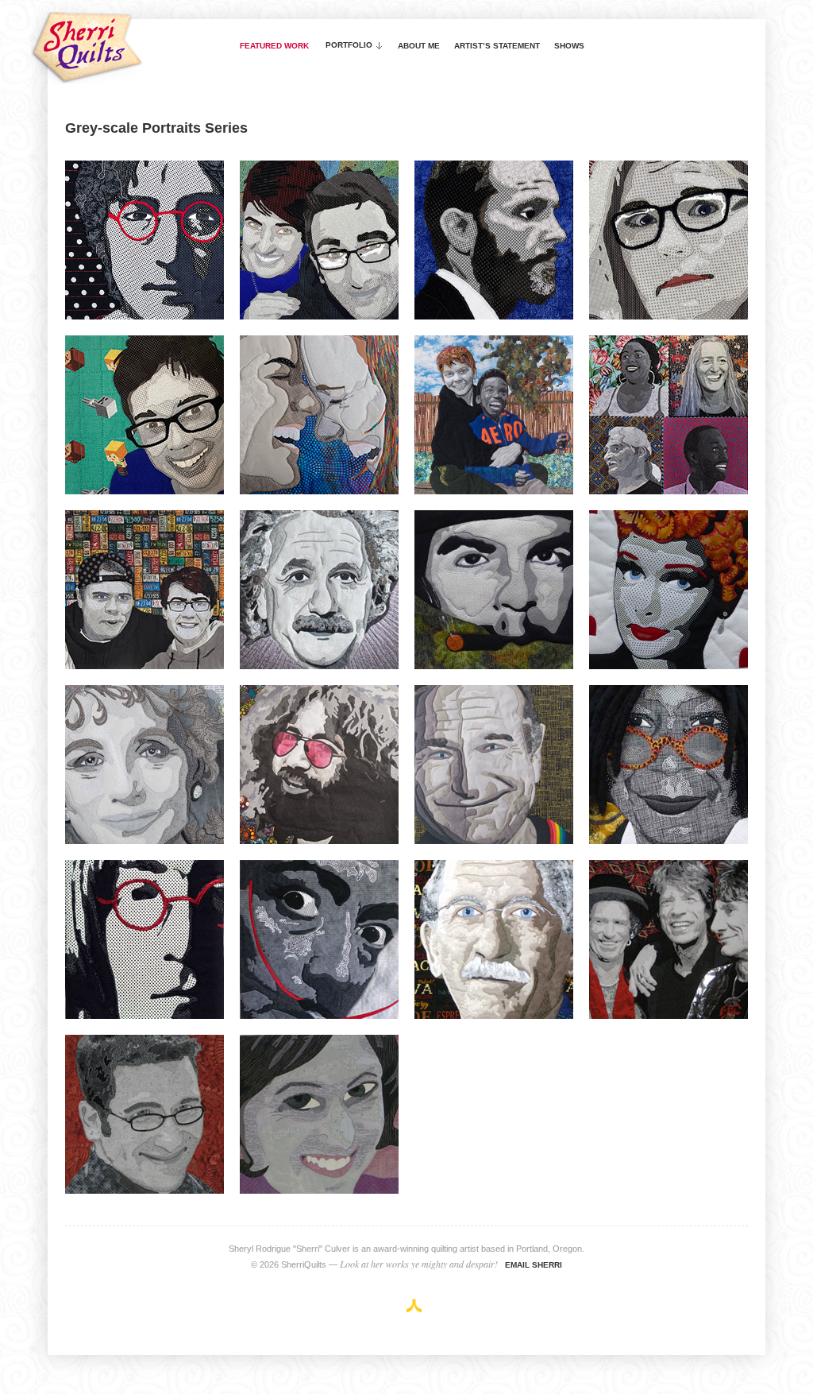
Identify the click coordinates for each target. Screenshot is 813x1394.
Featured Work (274, 45)
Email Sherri (533, 1264)
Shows (569, 45)
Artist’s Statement (497, 45)
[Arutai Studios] (414, 1306)
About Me (419, 45)
